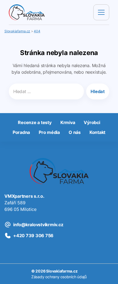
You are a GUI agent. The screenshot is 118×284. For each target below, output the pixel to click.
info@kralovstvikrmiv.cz (38, 224)
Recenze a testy (34, 122)
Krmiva (67, 122)
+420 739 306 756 (33, 235)
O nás (75, 132)
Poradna (21, 132)
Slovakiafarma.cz (61, 271)
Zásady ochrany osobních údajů (59, 276)
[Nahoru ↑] (108, 273)
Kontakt (97, 132)
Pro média (49, 132)
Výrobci (92, 122)
